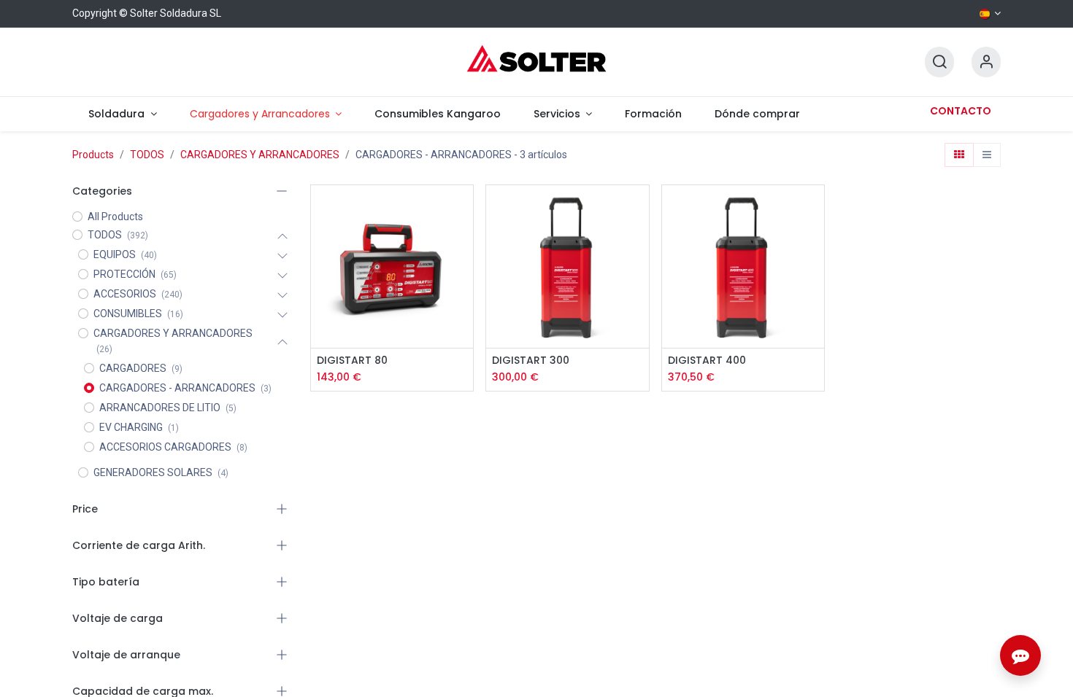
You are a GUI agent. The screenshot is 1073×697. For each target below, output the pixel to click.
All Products (115, 216)
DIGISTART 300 (530, 360)
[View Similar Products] (463, 307)
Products (93, 154)
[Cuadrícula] (959, 155)
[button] (463, 241)
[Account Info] (986, 62)
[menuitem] (122, 114)
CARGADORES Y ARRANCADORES (259, 154)
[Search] (939, 62)
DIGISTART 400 (707, 360)
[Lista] (987, 155)
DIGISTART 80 (352, 360)
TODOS (147, 154)
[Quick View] (463, 208)
